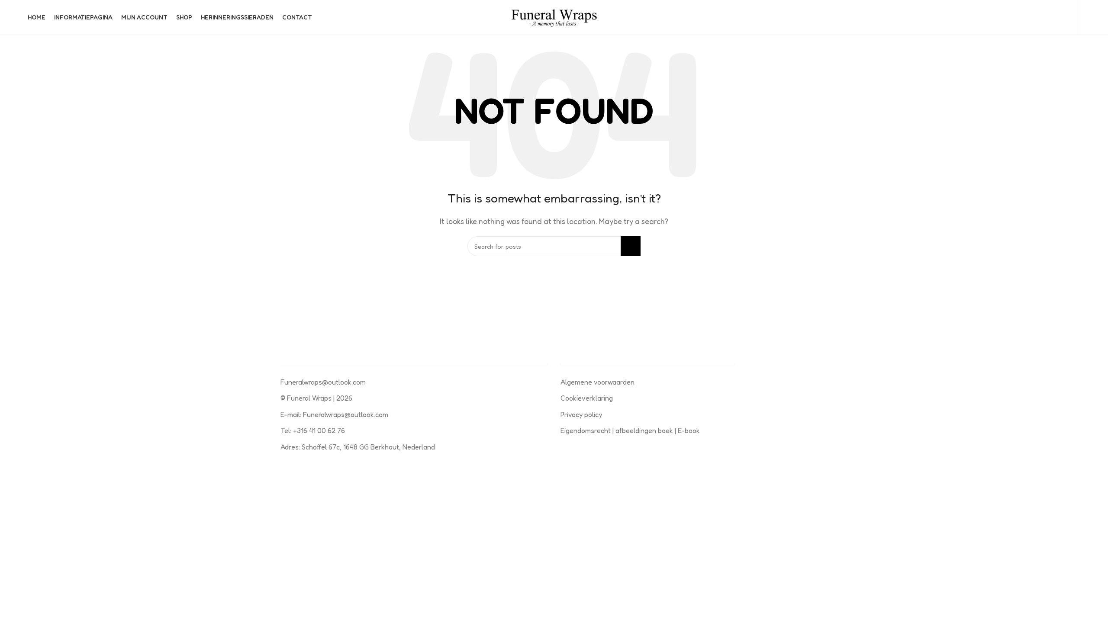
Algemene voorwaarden (597, 382)
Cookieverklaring (586, 398)
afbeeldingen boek (645, 430)
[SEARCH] (631, 246)
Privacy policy (581, 414)
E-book (689, 430)
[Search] (1069, 17)
